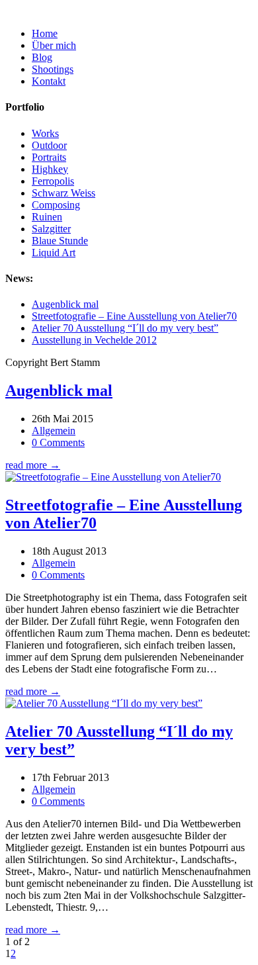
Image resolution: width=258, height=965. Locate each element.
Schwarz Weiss (63, 193)
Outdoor (49, 145)
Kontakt (48, 81)
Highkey (50, 169)
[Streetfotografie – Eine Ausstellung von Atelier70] (113, 476)
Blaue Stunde (60, 240)
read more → (32, 465)
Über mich (54, 45)
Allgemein (53, 430)
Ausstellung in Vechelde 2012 (94, 339)
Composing (56, 204)
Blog (42, 57)
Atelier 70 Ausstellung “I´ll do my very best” (125, 328)
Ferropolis (53, 181)
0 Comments (58, 442)
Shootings (52, 69)
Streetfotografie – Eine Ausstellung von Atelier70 (134, 316)
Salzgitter (51, 228)
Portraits (49, 157)
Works (45, 133)
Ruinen (47, 216)
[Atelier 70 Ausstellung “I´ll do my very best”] (103, 703)
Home (45, 33)
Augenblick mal (65, 304)
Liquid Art (53, 252)
